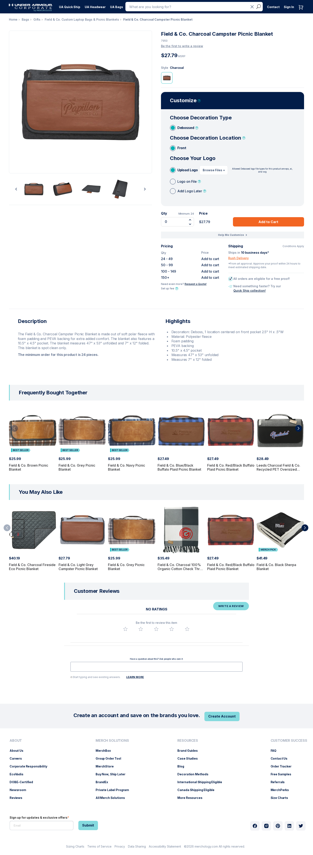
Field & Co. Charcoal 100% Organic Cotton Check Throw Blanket (181, 569)
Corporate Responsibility (30, 766)
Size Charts (281, 798)
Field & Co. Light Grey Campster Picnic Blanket (78, 567)
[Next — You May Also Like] (305, 527)
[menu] (70, 5)
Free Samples (283, 774)
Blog (183, 766)
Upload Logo (187, 170)
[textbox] (156, 667)
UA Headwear (95, 7)
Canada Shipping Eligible (198, 790)
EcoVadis (18, 774)
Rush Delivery (238, 258)
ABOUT (16, 741)
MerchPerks (282, 790)
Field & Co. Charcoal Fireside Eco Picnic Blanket (32, 567)
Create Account (222, 716)
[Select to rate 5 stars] (187, 629)
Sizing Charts (75, 846)
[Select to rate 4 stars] (171, 629)
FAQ (276, 750)
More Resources (192, 798)
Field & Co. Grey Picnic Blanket (77, 467)
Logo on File (187, 181)
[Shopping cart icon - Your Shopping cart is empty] (302, 11)
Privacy (120, 846)
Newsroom (20, 790)
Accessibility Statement (165, 846)
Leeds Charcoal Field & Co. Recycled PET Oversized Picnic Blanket (278, 469)
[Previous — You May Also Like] (7, 527)
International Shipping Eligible (202, 782)
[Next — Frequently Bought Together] (298, 428)
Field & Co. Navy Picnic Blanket (126, 467)
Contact (273, 7)
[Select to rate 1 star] (125, 629)
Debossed (185, 128)
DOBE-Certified (23, 782)
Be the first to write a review (182, 46)
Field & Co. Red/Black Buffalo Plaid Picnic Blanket (230, 467)
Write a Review (231, 606)
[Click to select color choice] (166, 77)
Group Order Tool (110, 758)
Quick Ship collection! (249, 290)
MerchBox (105, 750)
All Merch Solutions (112, 798)
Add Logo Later (189, 191)
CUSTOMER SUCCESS (289, 741)
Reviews (18, 798)
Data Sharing (137, 846)
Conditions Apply (293, 246)
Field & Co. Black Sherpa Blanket (276, 567)
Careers (18, 758)
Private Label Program (114, 790)
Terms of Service (99, 846)
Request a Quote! (196, 284)
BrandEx (104, 782)
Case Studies (190, 758)
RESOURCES (187, 741)
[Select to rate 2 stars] (140, 629)
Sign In (289, 7)
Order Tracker (283, 766)
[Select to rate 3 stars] (156, 629)
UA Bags (116, 7)
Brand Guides (190, 750)
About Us (18, 750)
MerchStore (107, 766)
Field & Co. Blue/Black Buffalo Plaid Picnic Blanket (179, 467)
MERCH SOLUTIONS (112, 741)
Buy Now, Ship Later (112, 774)
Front (181, 148)
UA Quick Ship (69, 7)
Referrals (280, 782)
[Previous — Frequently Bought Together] (14, 428)
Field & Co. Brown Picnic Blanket (28, 467)
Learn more (135, 677)
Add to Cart (268, 222)
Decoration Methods (195, 774)
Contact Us (281, 758)
